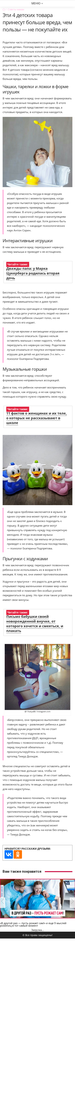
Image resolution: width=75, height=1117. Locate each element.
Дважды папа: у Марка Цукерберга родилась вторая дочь (32, 273)
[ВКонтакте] (9, 854)
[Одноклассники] (18, 854)
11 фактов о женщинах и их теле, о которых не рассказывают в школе (36, 418)
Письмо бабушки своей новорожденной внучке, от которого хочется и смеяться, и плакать (34, 623)
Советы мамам (16, 9)
